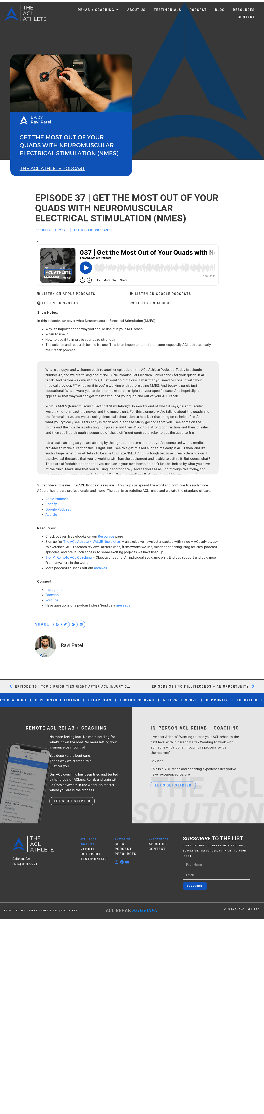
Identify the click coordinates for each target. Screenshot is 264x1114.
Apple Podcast (56, 499)
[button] (57, 624)
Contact (157, 849)
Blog (119, 844)
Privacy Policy (15, 910)
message (123, 605)
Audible (51, 514)
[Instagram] (116, 862)
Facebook (52, 595)
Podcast (102, 230)
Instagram (53, 590)
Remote (87, 849)
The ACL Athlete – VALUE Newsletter (92, 541)
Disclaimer (69, 910)
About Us (158, 844)
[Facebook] (122, 862)
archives (100, 568)
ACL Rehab (82, 230)
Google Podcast (58, 509)
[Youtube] (127, 862)
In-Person (90, 854)
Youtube (51, 600)
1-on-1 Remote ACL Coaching (68, 557)
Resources (106, 536)
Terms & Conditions (43, 910)
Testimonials (94, 859)
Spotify (51, 504)
